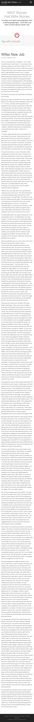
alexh (4, 57)
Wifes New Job (12, 54)
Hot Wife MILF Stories (11, 3)
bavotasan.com (22, 719)
